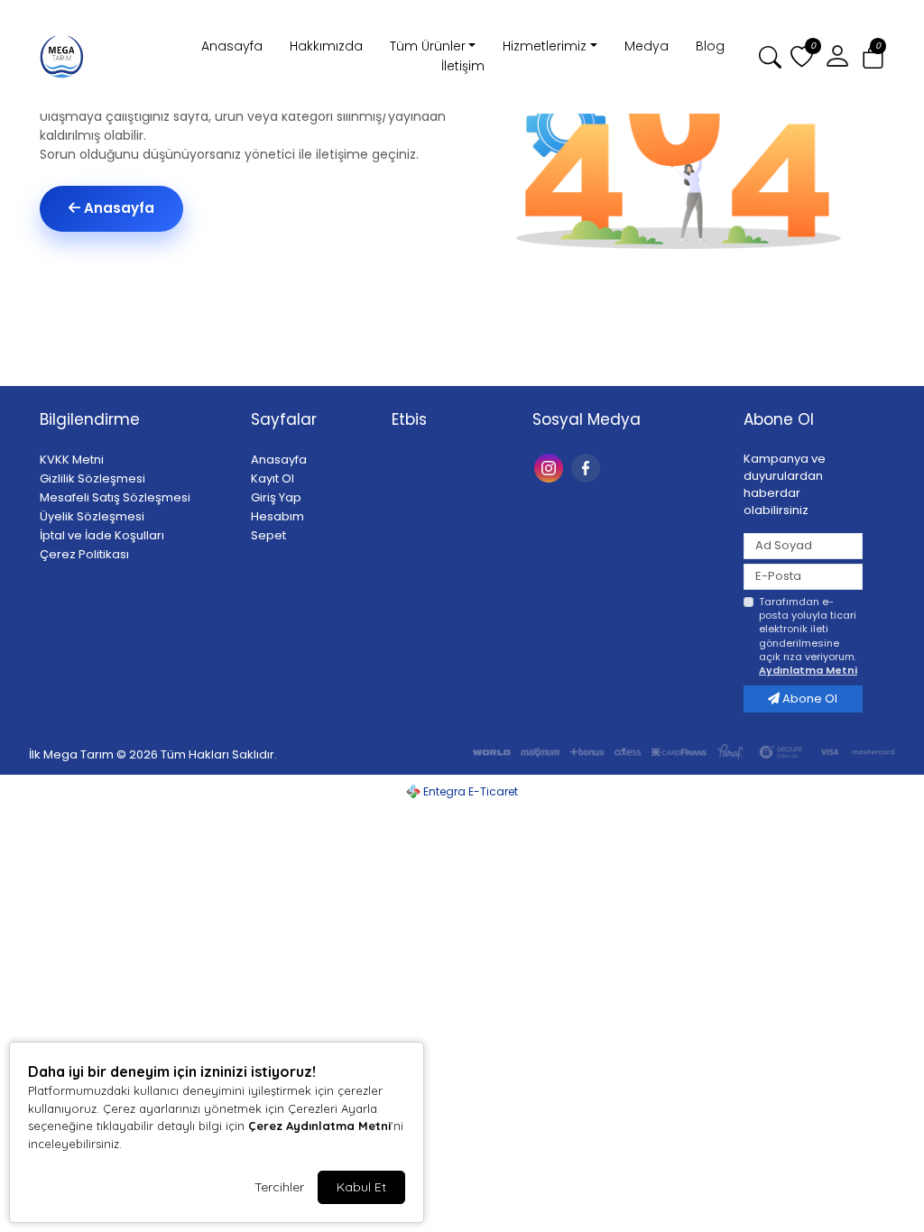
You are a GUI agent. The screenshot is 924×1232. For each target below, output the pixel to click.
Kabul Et (361, 1187)
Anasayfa (232, 46)
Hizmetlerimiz (545, 46)
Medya (646, 46)
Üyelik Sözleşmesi (92, 516)
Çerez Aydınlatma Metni (319, 1125)
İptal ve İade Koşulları (102, 535)
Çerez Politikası (84, 554)
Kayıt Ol (272, 478)
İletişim (463, 66)
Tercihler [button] (279, 1187)
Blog (710, 46)
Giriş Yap (276, 497)
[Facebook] (587, 467)
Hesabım (277, 516)
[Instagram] (550, 467)
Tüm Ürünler (428, 46)
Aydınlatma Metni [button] (808, 670)
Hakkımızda (326, 46)
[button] (873, 57)
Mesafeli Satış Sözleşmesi (115, 497)
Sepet (268, 535)
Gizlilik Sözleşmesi (92, 478)
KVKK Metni (72, 459)
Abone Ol (808, 698)
